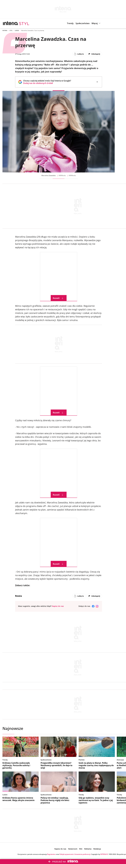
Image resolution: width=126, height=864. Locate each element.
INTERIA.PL (104, 854)
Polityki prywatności (67, 854)
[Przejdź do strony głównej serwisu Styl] (24, 23)
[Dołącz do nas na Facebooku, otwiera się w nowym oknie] (93, 606)
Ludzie (17, 30)
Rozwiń (56, 298)
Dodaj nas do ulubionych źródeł (47, 83)
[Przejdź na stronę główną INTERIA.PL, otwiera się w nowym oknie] (10, 23)
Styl (11, 30)
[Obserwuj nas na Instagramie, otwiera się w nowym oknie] (97, 606)
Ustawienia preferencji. (82, 854)
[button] (96, 23)
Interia (4, 30)
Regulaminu (51, 854)
